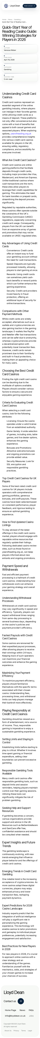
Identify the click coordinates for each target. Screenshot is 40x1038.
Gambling (17, 19)
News (10, 19)
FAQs (31, 1010)
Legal (30, 1031)
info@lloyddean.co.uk (15, 1016)
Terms (23, 1031)
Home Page (10, 1010)
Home (4, 19)
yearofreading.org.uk (21, 133)
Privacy (16, 1031)
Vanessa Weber (10, 50)
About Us (8, 1031)
